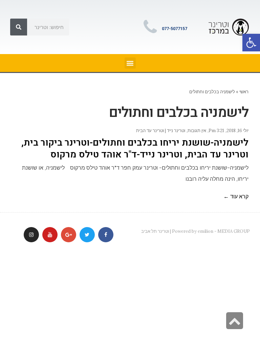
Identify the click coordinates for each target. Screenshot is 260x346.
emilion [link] (205, 231)
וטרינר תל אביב (155, 231)
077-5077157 (174, 28)
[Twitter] (87, 234)
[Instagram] (31, 234)
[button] (251, 42)
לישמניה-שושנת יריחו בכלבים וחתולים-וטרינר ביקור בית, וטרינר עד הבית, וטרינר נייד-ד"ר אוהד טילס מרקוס (134, 149)
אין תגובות (197, 130)
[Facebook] (105, 234)
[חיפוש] (18, 27)
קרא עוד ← (235, 196)
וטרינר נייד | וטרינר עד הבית (160, 130)
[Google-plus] (68, 234)
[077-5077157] (150, 27)
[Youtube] (50, 234)
